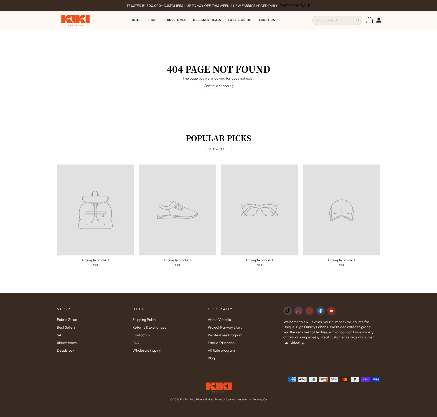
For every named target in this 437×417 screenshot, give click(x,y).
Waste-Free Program (225, 335)
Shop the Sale (295, 5)
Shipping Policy (144, 319)
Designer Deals (207, 20)
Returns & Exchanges (149, 327)
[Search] (357, 20)
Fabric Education (221, 342)
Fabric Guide (239, 20)
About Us (267, 20)
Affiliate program (221, 350)
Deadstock (65, 350)
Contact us (141, 335)
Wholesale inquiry (146, 350)
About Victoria (219, 319)
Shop (152, 20)
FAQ (136, 342)
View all (218, 149)
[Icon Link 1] (287, 310)
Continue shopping (219, 85)
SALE (61, 335)
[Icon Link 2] (298, 310)
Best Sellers (66, 327)
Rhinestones (67, 342)
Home (135, 20)
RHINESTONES (175, 20)
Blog (211, 358)
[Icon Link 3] (309, 310)
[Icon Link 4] (320, 310)
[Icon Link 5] (331, 310)
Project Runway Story (225, 327)
